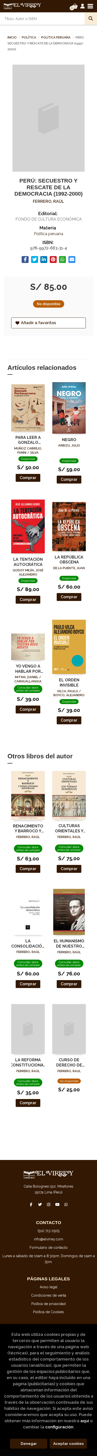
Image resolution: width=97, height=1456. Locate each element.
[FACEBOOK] (31, 1204)
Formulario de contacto (49, 1248)
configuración (59, 1426)
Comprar (28, 477)
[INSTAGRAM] (48, 1204)
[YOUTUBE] (57, 1204)
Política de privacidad (48, 1304)
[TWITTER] (40, 1204)
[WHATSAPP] (66, 1204)
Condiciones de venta (48, 1295)
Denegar (29, 1443)
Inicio (12, 37)
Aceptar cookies (68, 1443)
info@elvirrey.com (48, 1239)
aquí (84, 1420)
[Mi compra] (75, 6)
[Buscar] (91, 18)
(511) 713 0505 (48, 1231)
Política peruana (56, 37)
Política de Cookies (48, 1312)
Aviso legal (48, 1287)
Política (29, 37)
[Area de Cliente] (82, 6)
